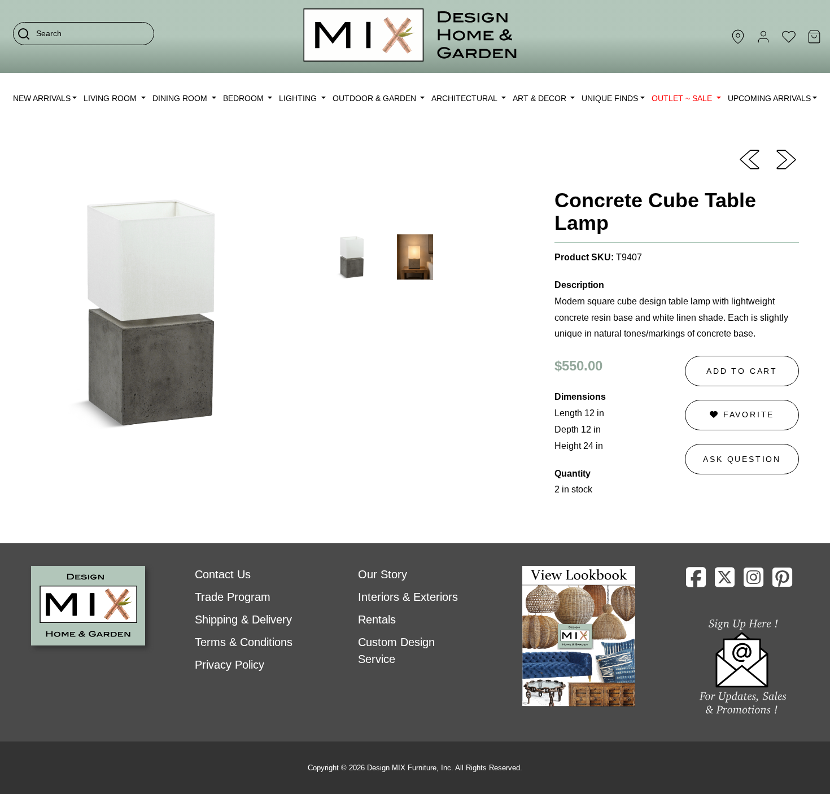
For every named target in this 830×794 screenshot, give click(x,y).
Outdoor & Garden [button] (375, 98)
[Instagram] (753, 581)
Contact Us (223, 574)
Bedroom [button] (244, 98)
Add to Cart (741, 371)
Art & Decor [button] (541, 98)
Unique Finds (610, 98)
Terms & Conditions (243, 642)
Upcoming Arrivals (769, 98)
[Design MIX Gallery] (410, 36)
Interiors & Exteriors (408, 597)
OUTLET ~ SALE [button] (683, 98)
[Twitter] (725, 581)
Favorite (746, 414)
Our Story (382, 574)
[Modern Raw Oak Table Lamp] (786, 158)
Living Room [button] (111, 98)
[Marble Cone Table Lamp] (749, 158)
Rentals (377, 619)
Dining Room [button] (180, 98)
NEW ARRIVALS (42, 98)
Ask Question (742, 459)
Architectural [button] (465, 98)
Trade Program (232, 597)
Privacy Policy (229, 664)
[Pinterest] (782, 581)
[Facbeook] (696, 581)
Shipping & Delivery (243, 619)
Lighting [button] (299, 98)
